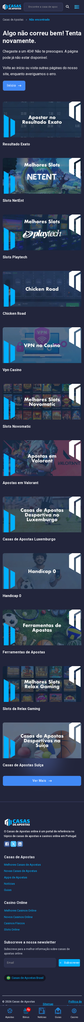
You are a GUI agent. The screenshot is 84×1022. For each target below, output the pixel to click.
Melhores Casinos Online (20, 910)
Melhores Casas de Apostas (22, 864)
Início (11, 85)
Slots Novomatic (17, 426)
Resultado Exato (16, 144)
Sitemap (48, 1004)
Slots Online (11, 929)
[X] (13, 844)
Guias (7, 890)
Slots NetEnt (13, 200)
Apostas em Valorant (20, 483)
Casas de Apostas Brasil (27, 978)
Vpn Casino (12, 370)
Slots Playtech (15, 257)
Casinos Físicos (14, 923)
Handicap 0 (12, 596)
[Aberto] (77, 7)
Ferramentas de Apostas (24, 652)
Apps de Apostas (15, 877)
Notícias (9, 883)
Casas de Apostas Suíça (23, 765)
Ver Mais (39, 780)
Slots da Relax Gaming (21, 709)
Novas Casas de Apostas (20, 871)
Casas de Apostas (13, 19)
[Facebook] (7, 844)
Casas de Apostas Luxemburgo (29, 539)
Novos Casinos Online (18, 917)
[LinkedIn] (20, 844)
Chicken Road (14, 313)
